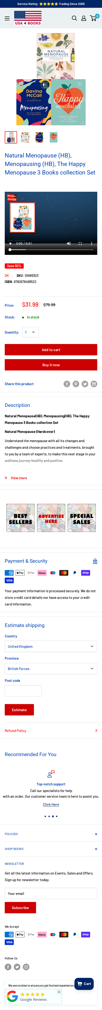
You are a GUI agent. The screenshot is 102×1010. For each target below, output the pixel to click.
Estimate (19, 709)
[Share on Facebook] (67, 383)
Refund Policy (15, 730)
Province (12, 658)
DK (7, 276)
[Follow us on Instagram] (26, 967)
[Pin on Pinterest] (76, 383)
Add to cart (51, 349)
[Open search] (74, 18)
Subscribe (20, 907)
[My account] (83, 18)
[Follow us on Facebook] (8, 967)
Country (11, 636)
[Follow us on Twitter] (17, 967)
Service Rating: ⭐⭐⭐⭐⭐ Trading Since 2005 (51, 4)
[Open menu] (7, 18)
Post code (12, 680)
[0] (93, 18)
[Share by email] (94, 383)
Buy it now (51, 364)
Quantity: (12, 332)
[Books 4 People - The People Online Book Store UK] (12, 1002)
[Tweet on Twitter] (85, 383)
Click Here (51, 804)
